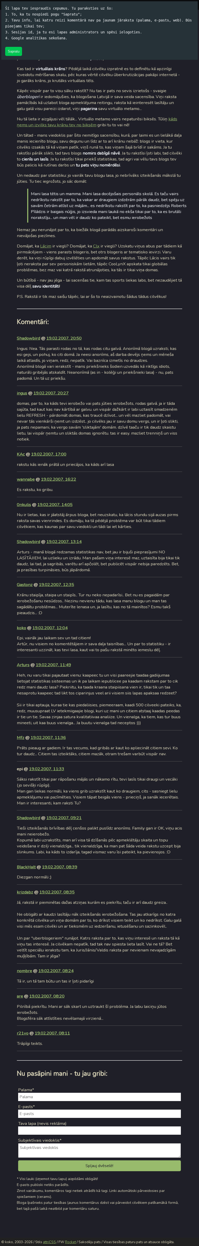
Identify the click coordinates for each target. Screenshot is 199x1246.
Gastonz (25, 585)
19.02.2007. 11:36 (48, 738)
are (20, 996)
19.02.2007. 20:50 (64, 338)
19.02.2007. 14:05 (55, 505)
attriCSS (49, 1242)
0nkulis (24, 505)
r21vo (23, 1033)
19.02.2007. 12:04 (50, 628)
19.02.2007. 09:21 (64, 818)
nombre (24, 971)
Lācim (45, 246)
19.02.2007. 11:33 (46, 769)
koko (21, 628)
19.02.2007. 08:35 (57, 892)
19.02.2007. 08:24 (56, 971)
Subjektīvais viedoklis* (40, 1140)
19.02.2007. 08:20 (47, 996)
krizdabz (25, 892)
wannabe (26, 479)
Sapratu (13, 51)
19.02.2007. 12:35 (56, 585)
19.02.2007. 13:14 (64, 542)
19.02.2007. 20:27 (51, 393)
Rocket (70, 1242)
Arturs (23, 665)
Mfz (20, 738)
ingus (22, 393)
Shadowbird (28, 338)
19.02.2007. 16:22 (58, 479)
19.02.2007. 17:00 (48, 454)
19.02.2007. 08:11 (52, 1033)
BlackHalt (26, 867)
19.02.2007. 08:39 (59, 867)
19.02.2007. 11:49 (53, 665)
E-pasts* (26, 1107)
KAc (21, 454)
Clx (96, 246)
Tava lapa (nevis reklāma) (42, 1123)
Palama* (26, 1090)
